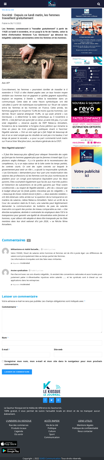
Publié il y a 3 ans (49, 249)
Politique (52, 428)
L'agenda (18, 431)
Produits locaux (18, 428)
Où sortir (18, 434)
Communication (52, 437)
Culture (52, 431)
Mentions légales (85, 425)
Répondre (16, 263)
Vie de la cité (8, 9)
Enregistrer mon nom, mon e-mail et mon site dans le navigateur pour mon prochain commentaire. (53, 363)
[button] (45, 400)
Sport (52, 434)
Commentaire (10, 306)
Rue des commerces (18, 425)
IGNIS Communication (50, 458)
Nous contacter (85, 431)
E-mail (6, 349)
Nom (5, 337)
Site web (58, 349)
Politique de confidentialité (85, 428)
